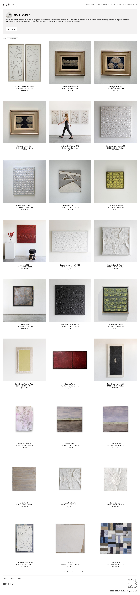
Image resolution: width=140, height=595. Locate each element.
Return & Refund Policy (130, 584)
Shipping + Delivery (131, 586)
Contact (119, 4)
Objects (100, 4)
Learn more (11, 29)
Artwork (93, 4)
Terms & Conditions (132, 588)
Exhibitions (106, 4)
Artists (88, 4)
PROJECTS (113, 4)
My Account (130, 4)
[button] (83, 5)
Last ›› (82, 571)
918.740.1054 (132, 580)
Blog (124, 4)
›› (78, 571)
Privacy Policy (133, 582)
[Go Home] (10, 4)
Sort (4, 38)
